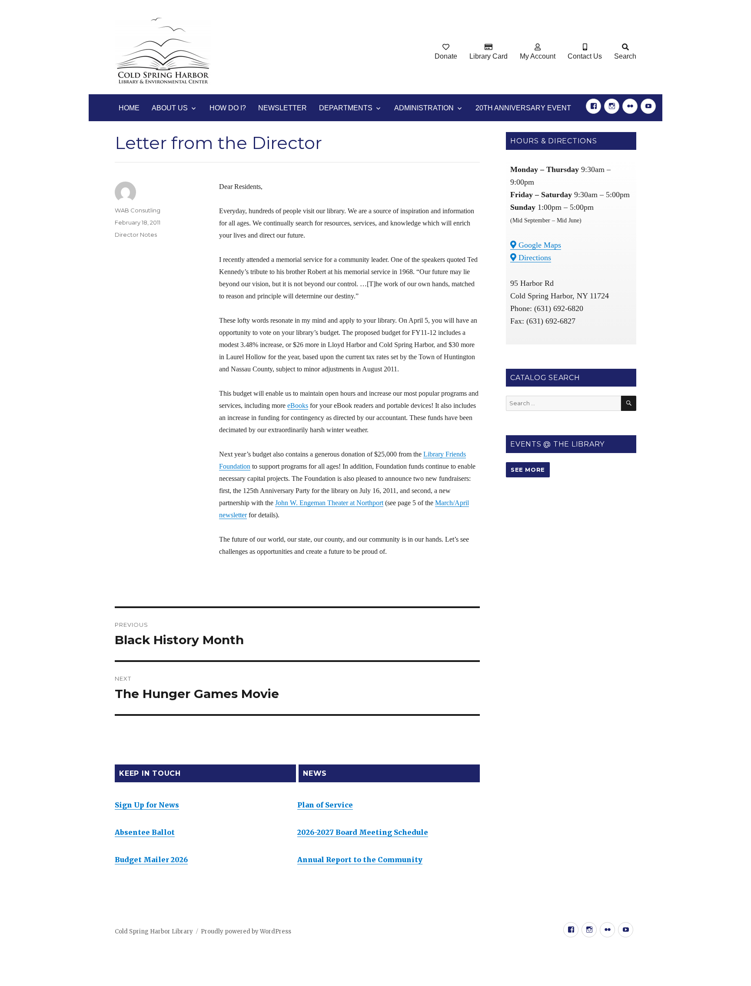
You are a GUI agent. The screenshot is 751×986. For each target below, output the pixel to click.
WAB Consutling (137, 210)
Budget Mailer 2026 (151, 859)
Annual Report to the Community (359, 859)
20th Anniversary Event (523, 108)
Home (129, 108)
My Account (537, 56)
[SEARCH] (628, 403)
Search (625, 56)
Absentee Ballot (145, 832)
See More (528, 469)
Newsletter (282, 108)
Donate (446, 56)
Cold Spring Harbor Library (154, 931)
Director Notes (136, 234)
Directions (533, 257)
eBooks (297, 405)
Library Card (488, 56)
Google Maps (538, 245)
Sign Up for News (147, 805)
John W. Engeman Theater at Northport (329, 502)
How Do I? (227, 108)
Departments (345, 108)
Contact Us (585, 56)
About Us (170, 108)
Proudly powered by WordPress (246, 931)
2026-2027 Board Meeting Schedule (362, 832)
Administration (424, 108)
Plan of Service (325, 805)
